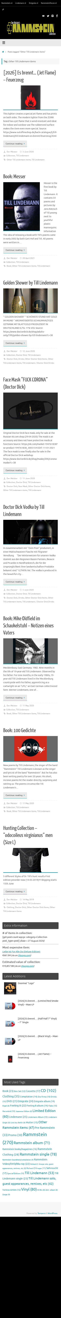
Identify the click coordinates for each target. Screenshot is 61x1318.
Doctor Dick (21, 355)
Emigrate (25, 1101)
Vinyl (29, 1189)
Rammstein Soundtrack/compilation (18, 1160)
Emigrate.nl (33, 3)
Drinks (21, 359)
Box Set (19, 1091)
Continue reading (14, 143)
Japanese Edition (24, 1111)
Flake (52, 1106)
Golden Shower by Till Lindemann (30, 283)
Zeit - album (52, 1190)
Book (9, 266)
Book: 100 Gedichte (19, 730)
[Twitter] (48, 16)
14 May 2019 (28, 899)
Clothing (10, 907)
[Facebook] (57, 16)
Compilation (28, 1096)
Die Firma (44, 1097)
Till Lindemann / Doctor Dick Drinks (38, 363)
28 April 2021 (29, 258)
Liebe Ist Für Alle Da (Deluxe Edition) (21, 951)
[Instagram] (52, 16)
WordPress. (53, 1213)
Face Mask (22, 486)
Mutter (32, 1122)
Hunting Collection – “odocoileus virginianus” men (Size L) (28, 835)
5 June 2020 (28, 590)
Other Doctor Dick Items (36, 359)
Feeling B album (37, 1105)
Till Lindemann (22, 155)
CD (48, 1090)
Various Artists (11, 1190)
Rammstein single (38, 1154)
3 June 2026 (28, 151)
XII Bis (41, 1190)
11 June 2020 (29, 478)
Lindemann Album (38, 1117)
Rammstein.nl (6, 3)
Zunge (6, 1194)
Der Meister (12, 151)
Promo (15, 1135)
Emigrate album (44, 1101)
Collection (10, 155)
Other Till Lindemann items (19, 159)
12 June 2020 (29, 351)
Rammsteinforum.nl (49, 3)
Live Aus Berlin (18, 1123)
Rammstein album (32, 1143)
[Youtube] (43, 16)
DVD (12, 1101)
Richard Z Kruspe (36, 1168)
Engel (6, 1106)
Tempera (41, 1213)
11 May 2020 (28, 705)
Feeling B (18, 1105)
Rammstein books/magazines (19, 1149)
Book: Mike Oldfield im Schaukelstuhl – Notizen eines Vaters (28, 626)
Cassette (33, 1091)
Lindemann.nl (20, 3)
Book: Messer (14, 177)
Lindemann (18, 1117)
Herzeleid (8, 1111)
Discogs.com (24, 955)
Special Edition (15, 1173)
